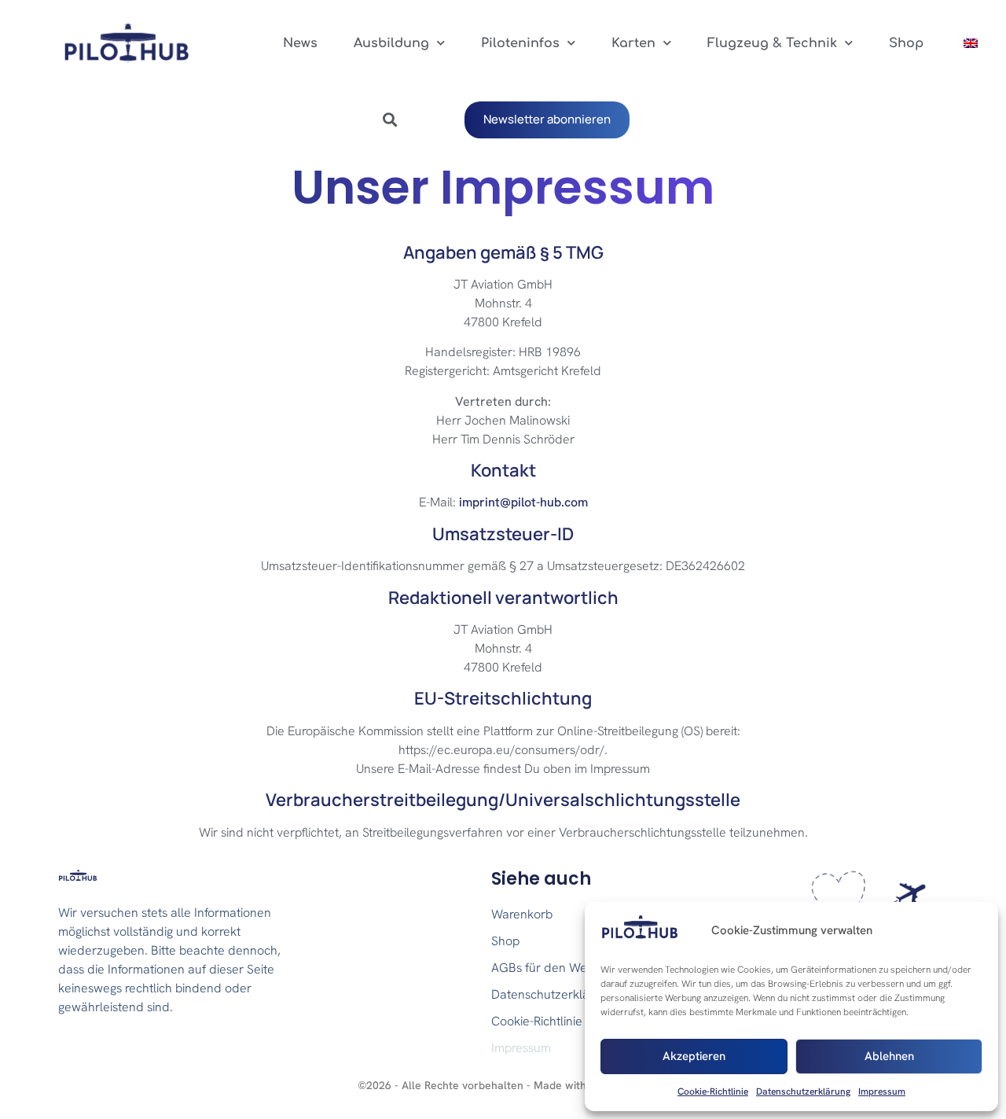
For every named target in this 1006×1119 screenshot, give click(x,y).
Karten (633, 43)
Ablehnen (889, 1056)
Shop (906, 43)
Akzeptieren (694, 1056)
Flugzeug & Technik (772, 43)
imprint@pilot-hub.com (523, 502)
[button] (389, 120)
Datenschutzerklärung (803, 1091)
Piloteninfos (520, 43)
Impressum (881, 1091)
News (300, 43)
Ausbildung (391, 43)
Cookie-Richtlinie (712, 1091)
